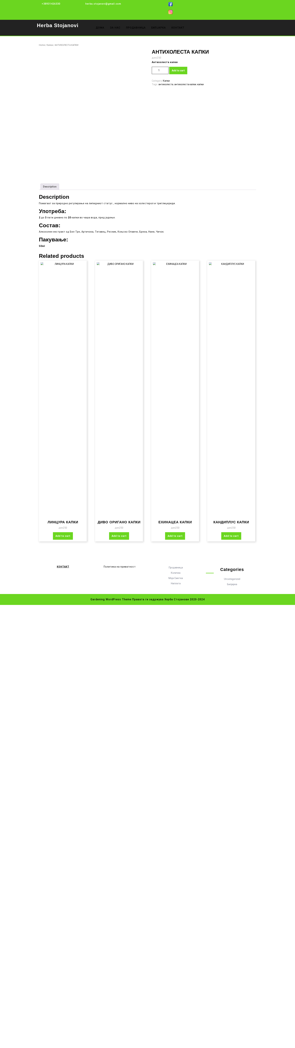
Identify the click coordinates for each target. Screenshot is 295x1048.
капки (200, 84)
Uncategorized (232, 579)
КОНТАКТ (177, 27)
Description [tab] (50, 186)
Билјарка (232, 584)
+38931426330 (51, 3)
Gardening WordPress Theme (110, 599)
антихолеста (165, 84)
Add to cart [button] (62, 536)
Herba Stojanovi (57, 25)
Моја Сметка (175, 578)
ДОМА (100, 27)
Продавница (176, 567)
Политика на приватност (120, 566)
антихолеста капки (185, 84)
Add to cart (178, 70)
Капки (50, 45)
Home (42, 45)
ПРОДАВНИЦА (136, 27)
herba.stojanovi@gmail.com (103, 3)
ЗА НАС (115, 27)
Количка (175, 572)
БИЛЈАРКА (158, 27)
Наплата (176, 583)
